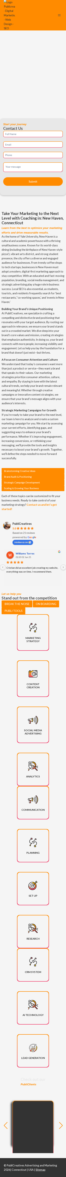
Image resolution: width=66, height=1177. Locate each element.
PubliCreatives (22, 523)
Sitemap (40, 1169)
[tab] (17, 603)
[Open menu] (59, 15)
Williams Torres (25, 553)
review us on (21, 542)
